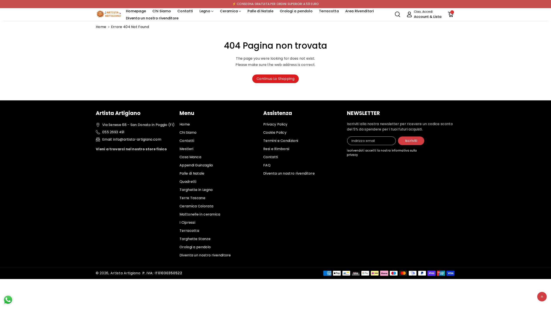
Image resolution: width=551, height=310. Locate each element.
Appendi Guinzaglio (196, 165)
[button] (207, 11)
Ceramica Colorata (196, 206)
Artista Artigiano (125, 273)
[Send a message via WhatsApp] (8, 300)
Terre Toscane (192, 197)
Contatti (187, 140)
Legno (205, 11)
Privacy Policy (275, 124)
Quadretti (188, 181)
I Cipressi (187, 222)
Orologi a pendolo (195, 247)
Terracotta (189, 230)
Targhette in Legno (196, 189)
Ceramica (229, 11)
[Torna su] (542, 296)
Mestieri (186, 148)
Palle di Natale (192, 173)
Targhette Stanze (195, 238)
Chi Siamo (188, 132)
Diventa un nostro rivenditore (205, 255)
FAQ (267, 165)
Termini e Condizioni (280, 140)
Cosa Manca (190, 157)
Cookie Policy (274, 132)
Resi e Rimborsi (276, 148)
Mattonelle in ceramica (200, 214)
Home (101, 26)
